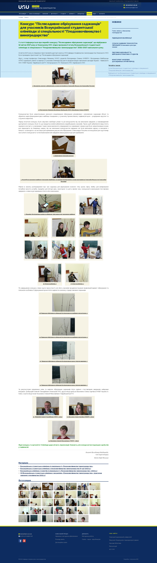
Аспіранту (72, 13)
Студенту (63, 13)
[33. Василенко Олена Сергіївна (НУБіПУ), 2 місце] (71, 518)
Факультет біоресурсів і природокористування (123, 1)
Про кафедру (22, 13)
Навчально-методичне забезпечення (66, 536)
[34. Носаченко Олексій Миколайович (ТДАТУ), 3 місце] (83, 518)
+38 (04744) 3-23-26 (131, 5)
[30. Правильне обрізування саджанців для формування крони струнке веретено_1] (35, 518)
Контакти (102, 13)
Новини (89, 13)
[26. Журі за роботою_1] (71, 510)
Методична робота (88, 536)
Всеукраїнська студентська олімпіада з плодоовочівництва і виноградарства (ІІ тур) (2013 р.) (55, 468)
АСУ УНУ (112, 549)
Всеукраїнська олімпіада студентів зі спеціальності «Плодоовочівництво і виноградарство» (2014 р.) (58, 471)
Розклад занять (59, 539)
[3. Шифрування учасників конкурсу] (47, 486)
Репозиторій (113, 546)
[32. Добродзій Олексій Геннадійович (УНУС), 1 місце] (59, 518)
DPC (137, 559)
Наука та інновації (34, 13)
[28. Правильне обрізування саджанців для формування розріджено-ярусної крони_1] (94, 510)
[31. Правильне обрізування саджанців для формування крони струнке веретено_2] (47, 518)
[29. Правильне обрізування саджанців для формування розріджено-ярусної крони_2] (24, 518)
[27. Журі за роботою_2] (83, 510)
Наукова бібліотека (115, 543)
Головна (21, 17)
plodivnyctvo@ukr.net (131, 7)
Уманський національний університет (32, 1)
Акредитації (80, 13)
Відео (94, 13)
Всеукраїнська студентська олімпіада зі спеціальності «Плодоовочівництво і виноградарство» (56, 466)
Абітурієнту (54, 13)
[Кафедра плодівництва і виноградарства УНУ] (20, 540)
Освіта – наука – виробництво (91, 539)
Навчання (45, 13)
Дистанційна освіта (61, 542)
